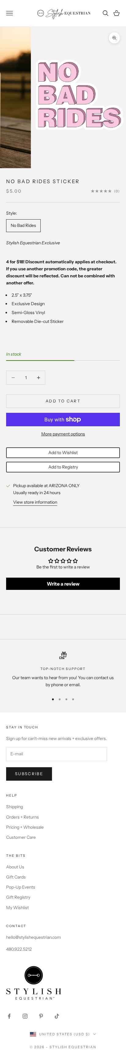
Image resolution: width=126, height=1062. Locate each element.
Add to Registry (63, 467)
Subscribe (29, 773)
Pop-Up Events (20, 887)
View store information (35, 502)
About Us (15, 867)
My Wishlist (17, 907)
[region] (63, 670)
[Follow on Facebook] (9, 1016)
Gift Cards (16, 877)
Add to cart (63, 400)
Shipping (14, 806)
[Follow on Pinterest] (41, 1016)
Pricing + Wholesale (25, 827)
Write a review (63, 584)
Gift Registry (18, 897)
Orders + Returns (22, 817)
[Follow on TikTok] (57, 1016)
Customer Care (21, 837)
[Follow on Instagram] (25, 1016)
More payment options (63, 434)
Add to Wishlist (63, 452)
